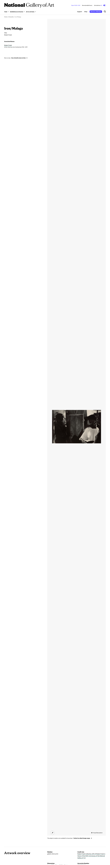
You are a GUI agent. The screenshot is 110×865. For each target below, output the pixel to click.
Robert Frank (8, 45)
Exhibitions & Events (16, 12)
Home (5, 17)
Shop (85, 11)
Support (79, 11)
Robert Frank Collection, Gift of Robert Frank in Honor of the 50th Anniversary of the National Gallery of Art (91, 856)
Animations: (98, 5)
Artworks (10, 17)
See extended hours (87, 5)
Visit (5, 12)
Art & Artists (30, 12)
